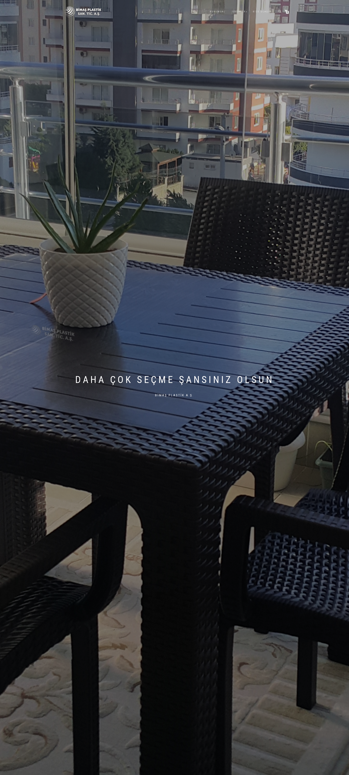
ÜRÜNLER (239, 11)
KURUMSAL (217, 11)
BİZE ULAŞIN (262, 11)
